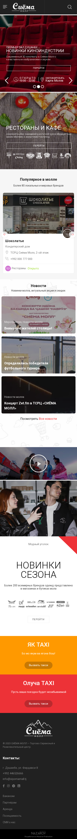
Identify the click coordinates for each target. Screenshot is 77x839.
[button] (38, 463)
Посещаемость (12, 815)
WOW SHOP (38, 241)
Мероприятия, (13, 322)
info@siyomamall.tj (14, 779)
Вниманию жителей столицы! (28, 328)
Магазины (41, 268)
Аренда (7, 809)
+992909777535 (44, 259)
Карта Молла (54, 80)
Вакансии (9, 796)
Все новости (48, 419)
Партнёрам (9, 802)
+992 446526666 (13, 773)
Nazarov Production (45, 837)
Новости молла (33, 322)
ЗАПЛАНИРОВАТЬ (54, 78)
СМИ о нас (9, 822)
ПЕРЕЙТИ (38, 68)
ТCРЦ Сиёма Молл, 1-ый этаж (53, 252)
